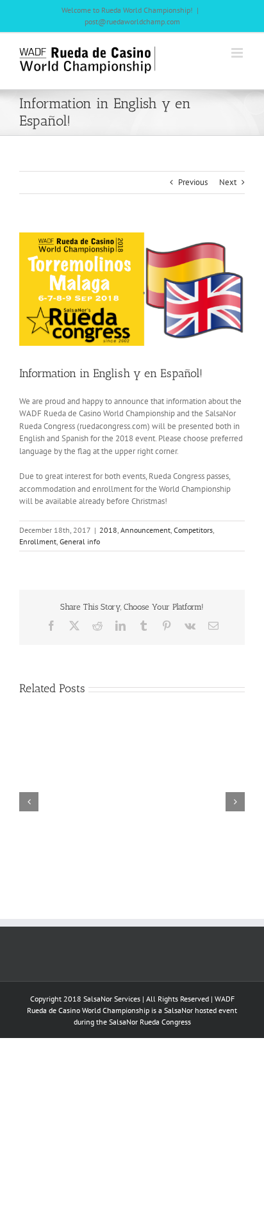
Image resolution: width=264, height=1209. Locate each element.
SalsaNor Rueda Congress (150, 1021)
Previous (193, 182)
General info (80, 541)
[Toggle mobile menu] (238, 53)
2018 (108, 530)
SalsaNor (178, 1010)
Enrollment (37, 541)
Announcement (145, 530)
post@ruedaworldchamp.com (132, 21)
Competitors (193, 530)
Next (227, 182)
